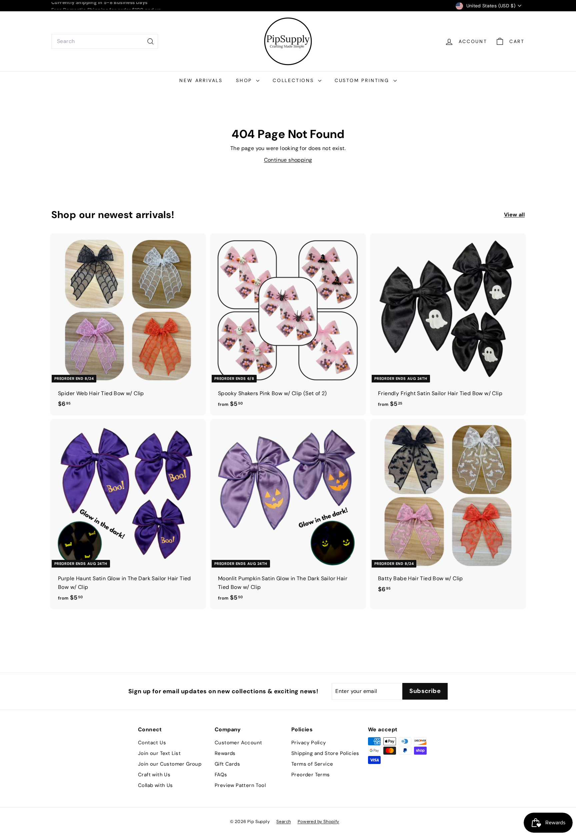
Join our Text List (159, 753)
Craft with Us (154, 774)
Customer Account (238, 742)
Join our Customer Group (169, 764)
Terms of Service (312, 764)
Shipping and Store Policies (325, 753)
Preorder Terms (310, 774)
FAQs (221, 774)
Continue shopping (288, 159)
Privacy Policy (308, 742)
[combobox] (104, 41)
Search (283, 821)
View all (514, 214)
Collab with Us (155, 785)
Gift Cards (227, 764)
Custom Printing (363, 80)
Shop (245, 80)
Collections (294, 80)
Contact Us (152, 742)
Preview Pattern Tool (240, 785)
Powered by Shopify (318, 821)
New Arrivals (201, 80)
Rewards (225, 753)
